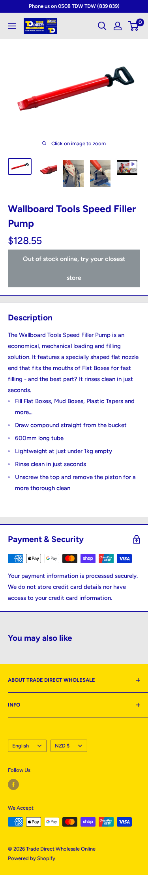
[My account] (118, 26)
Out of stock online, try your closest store (74, 268)
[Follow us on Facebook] (13, 784)
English (20, 746)
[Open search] (102, 26)
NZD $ (62, 746)
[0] (134, 26)
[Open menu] (12, 26)
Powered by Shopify (31, 858)
